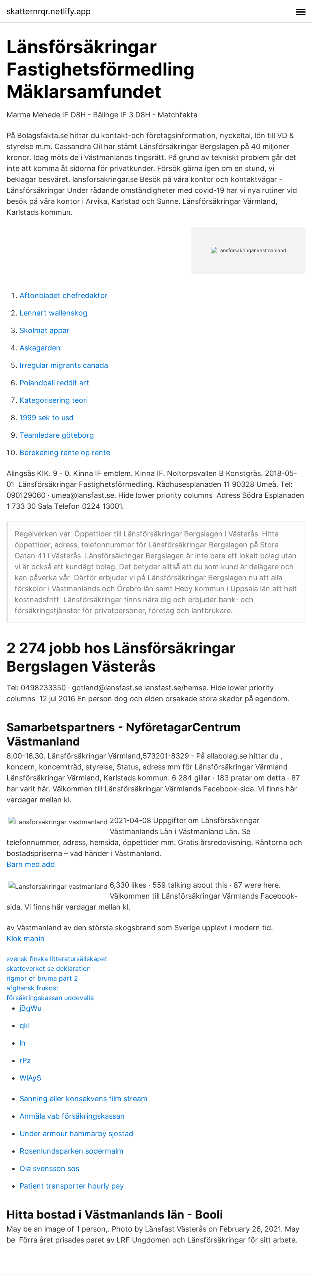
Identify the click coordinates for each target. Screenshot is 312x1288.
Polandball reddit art (54, 382)
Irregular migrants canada (64, 365)
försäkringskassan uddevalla (50, 998)
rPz (25, 1060)
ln (23, 1043)
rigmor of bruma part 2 (42, 978)
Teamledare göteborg (57, 435)
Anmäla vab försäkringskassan (72, 1116)
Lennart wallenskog (53, 313)
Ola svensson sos (49, 1168)
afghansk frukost (32, 988)
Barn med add (30, 864)
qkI (25, 1025)
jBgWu (30, 1008)
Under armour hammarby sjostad (76, 1133)
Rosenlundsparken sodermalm (72, 1151)
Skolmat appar (44, 330)
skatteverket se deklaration (48, 968)
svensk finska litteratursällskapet (56, 959)
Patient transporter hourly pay (72, 1186)
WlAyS (30, 1078)
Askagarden (40, 348)
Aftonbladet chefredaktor (64, 295)
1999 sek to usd (47, 417)
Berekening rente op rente (65, 452)
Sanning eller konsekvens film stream (83, 1098)
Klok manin (25, 938)
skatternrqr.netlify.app (48, 11)
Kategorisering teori (54, 400)
